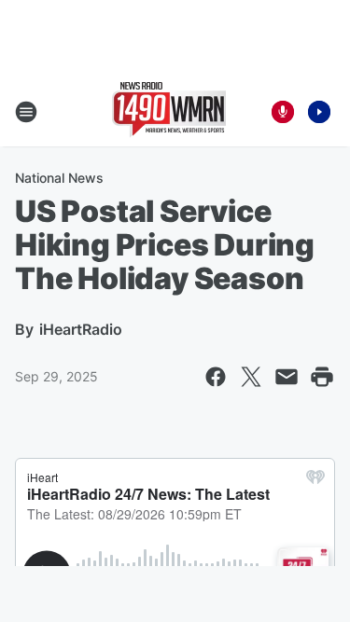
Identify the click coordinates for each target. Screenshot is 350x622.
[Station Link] (169, 112)
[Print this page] (322, 377)
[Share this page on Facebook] (216, 377)
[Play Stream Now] (319, 112)
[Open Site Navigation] (26, 112)
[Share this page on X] (251, 377)
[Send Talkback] (283, 112)
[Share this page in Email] (286, 377)
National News (59, 178)
